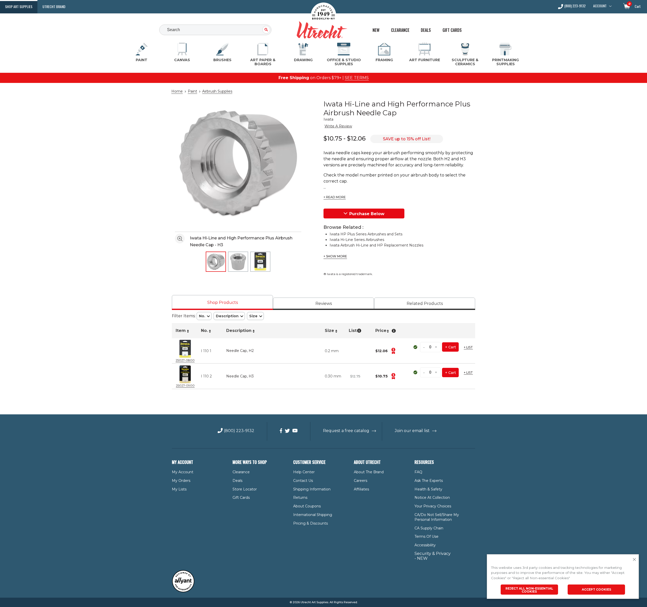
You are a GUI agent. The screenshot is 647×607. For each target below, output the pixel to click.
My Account (182, 472)
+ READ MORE (335, 197)
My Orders (181, 480)
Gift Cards (452, 30)
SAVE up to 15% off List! (406, 139)
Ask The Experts (428, 480)
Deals (426, 30)
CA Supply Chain (428, 528)
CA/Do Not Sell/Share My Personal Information (436, 517)
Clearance (400, 30)
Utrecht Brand (53, 6)
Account (600, 6)
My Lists (179, 489)
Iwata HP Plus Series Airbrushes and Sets (366, 234)
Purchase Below (366, 213)
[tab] (222, 302)
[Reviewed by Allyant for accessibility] (183, 591)
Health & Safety (428, 489)
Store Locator (245, 489)
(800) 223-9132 (575, 6)
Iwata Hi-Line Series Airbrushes (357, 239)
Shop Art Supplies (18, 6)
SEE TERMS (357, 77)
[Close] (634, 560)
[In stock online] (416, 347)
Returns (300, 497)
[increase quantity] (436, 347)
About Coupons (307, 506)
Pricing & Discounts (310, 523)
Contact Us (303, 480)
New (376, 30)
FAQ (418, 472)
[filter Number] (204, 316)
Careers (360, 480)
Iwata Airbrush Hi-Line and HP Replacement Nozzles (376, 245)
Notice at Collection (432, 497)
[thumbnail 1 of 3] (216, 262)
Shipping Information (312, 489)
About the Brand (369, 472)
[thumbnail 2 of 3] (238, 262)
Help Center (304, 472)
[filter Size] (255, 316)
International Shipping (312, 514)
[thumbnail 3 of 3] (260, 262)
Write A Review (338, 126)
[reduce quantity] (424, 347)
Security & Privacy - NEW (432, 556)
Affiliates (361, 489)
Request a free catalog (346, 430)
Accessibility (425, 545)
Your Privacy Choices (432, 506)
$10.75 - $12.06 (345, 138)
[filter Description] (229, 316)
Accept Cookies (596, 589)
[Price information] (393, 351)
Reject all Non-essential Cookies (529, 590)
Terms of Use (426, 536)
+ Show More (335, 256)
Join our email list (412, 430)
